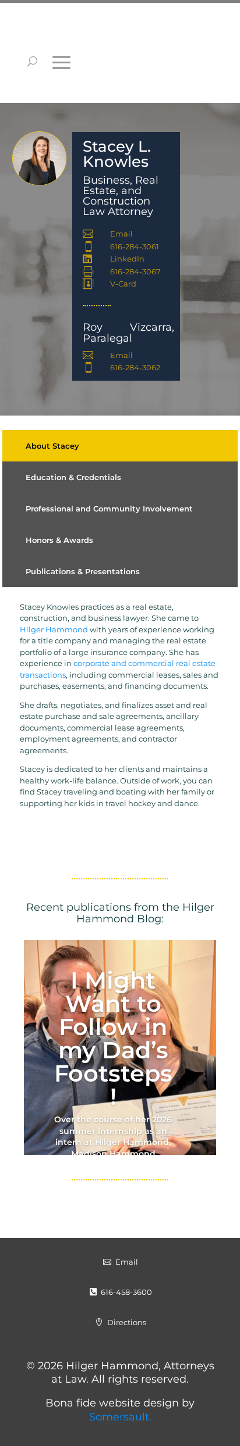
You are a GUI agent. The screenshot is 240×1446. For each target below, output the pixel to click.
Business (106, 180)
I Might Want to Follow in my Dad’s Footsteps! (113, 1038)
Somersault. (120, 1417)
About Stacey (52, 445)
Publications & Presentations (83, 571)
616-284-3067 (135, 271)
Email (121, 233)
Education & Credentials (73, 477)
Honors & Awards (59, 540)
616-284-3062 (135, 367)
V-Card (123, 283)
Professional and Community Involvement (109, 508)
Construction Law (116, 206)
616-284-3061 (134, 246)
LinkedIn (127, 258)
